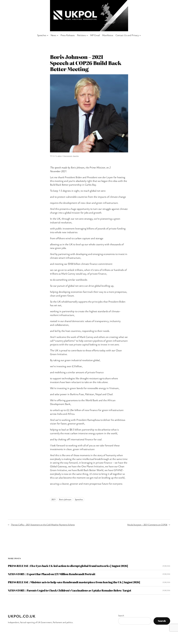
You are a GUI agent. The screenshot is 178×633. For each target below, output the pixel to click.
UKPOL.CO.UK (22, 616)
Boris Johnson (65, 499)
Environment (68, 156)
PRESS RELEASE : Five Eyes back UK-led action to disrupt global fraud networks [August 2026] (68, 565)
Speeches (76, 156)
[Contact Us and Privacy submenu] (140, 35)
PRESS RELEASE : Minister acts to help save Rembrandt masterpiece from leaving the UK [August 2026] (74, 582)
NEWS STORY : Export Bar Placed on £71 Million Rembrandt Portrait (51, 574)
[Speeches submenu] (47, 35)
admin (60, 156)
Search (121, 615)
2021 (53, 499)
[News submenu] (57, 35)
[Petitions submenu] (87, 35)
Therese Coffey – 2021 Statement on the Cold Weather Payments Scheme (43, 524)
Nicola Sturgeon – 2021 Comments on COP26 (147, 524)
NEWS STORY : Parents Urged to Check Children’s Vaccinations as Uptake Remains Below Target (69, 590)
